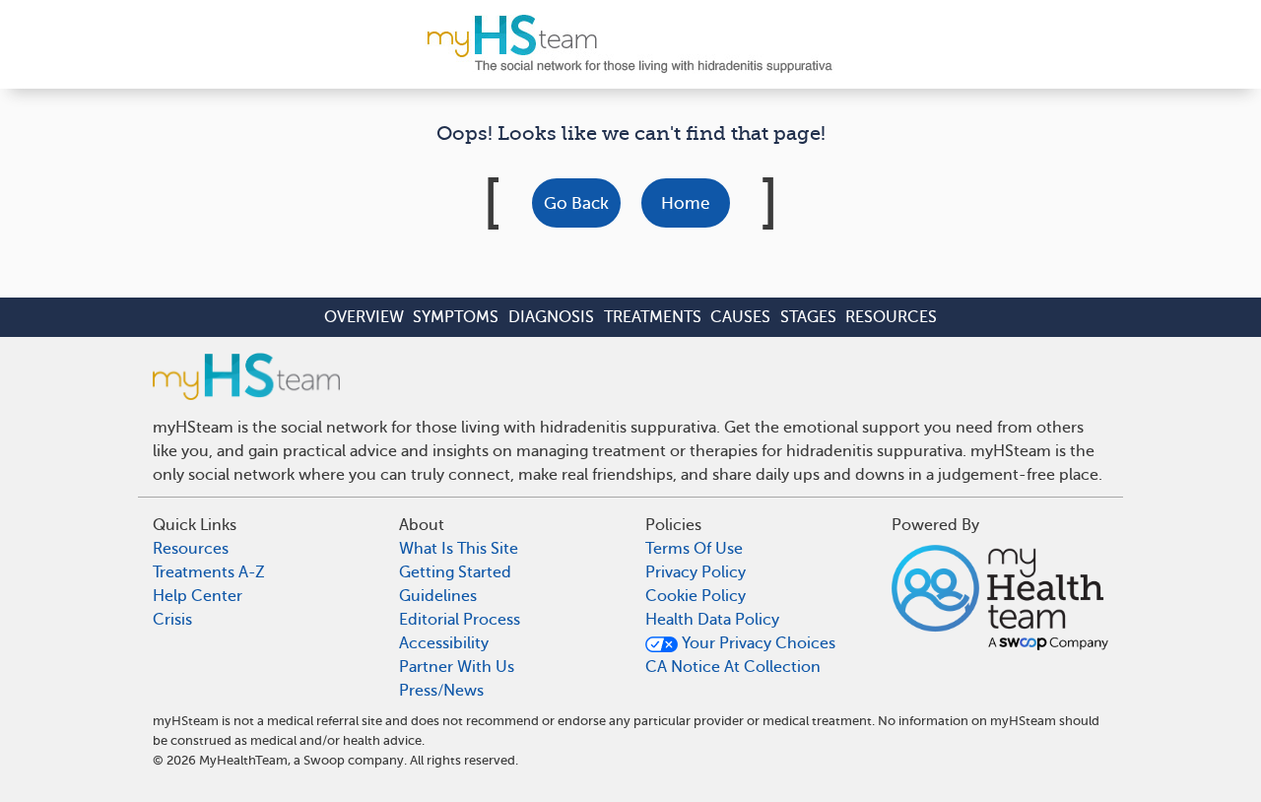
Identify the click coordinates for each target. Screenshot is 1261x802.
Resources (191, 549)
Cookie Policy (695, 596)
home (685, 203)
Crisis (172, 620)
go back (576, 203)
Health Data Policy (712, 620)
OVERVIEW (364, 317)
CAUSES (740, 317)
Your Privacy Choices (756, 643)
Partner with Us (456, 667)
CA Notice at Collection (733, 667)
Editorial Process (459, 620)
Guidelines (438, 596)
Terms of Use (694, 549)
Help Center (197, 596)
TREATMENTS (652, 317)
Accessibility (444, 643)
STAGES (808, 317)
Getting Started (455, 572)
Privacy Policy (695, 572)
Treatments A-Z (209, 572)
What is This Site (458, 549)
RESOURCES (891, 317)
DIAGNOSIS (551, 317)
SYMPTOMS (455, 317)
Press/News (441, 691)
